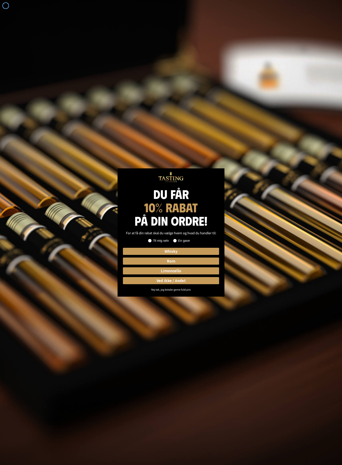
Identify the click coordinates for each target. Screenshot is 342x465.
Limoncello (171, 270)
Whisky (171, 251)
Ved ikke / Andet (171, 280)
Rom (171, 261)
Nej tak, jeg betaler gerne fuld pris (171, 289)
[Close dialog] (6, 6)
